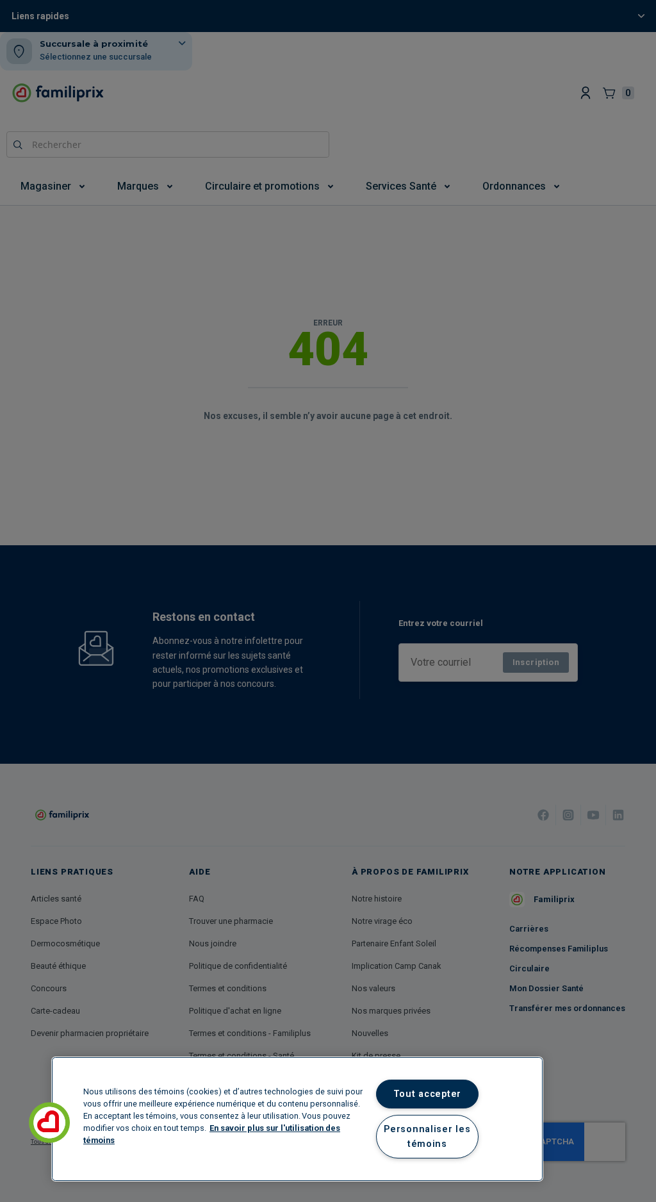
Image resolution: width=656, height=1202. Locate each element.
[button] (49, 1122)
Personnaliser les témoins (427, 1136)
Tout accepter (427, 1094)
